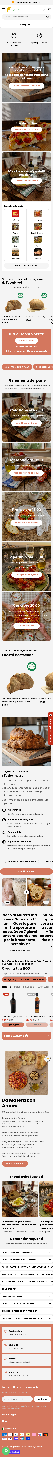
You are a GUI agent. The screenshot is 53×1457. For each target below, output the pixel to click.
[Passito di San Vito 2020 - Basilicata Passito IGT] (37, 1002)
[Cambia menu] (3, 9)
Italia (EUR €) (11, 1428)
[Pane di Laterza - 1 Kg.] (37, 303)
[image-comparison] (26, 892)
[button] (50, 728)
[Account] (44, 9)
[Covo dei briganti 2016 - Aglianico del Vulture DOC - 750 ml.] (13, 1002)
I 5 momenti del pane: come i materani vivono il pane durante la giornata (19, 1224)
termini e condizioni (33, 1406)
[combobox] (26, 17)
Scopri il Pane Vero (26, 871)
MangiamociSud (16, 1446)
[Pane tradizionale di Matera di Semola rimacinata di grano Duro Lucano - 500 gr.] (13, 303)
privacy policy (14, 1409)
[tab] (6, 987)
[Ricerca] (47, 16)
